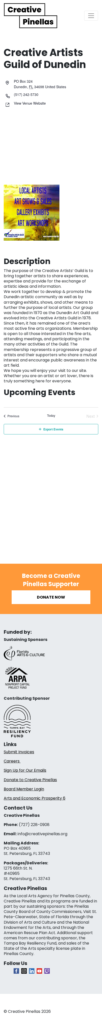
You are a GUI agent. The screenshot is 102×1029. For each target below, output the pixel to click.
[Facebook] (16, 971)
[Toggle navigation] (91, 16)
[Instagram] (24, 971)
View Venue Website (30, 103)
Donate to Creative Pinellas (30, 780)
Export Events (53, 429)
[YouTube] (39, 971)
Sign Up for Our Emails (25, 770)
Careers (12, 761)
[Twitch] (47, 971)
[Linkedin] (31, 971)
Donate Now (51, 597)
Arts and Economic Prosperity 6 (34, 798)
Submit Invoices (19, 752)
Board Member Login (24, 789)
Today (51, 415)
